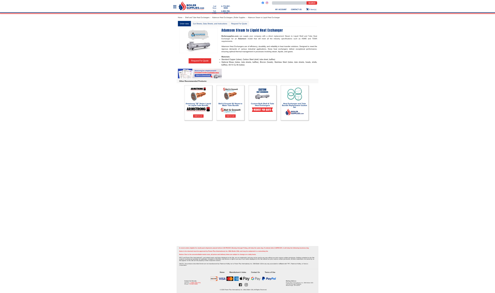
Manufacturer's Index (237, 272)
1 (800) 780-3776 (195, 282)
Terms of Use (270, 272)
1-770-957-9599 (225, 7)
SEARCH (311, 3)
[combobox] (289, 3)
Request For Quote (239, 24)
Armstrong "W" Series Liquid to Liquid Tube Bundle (198, 104)
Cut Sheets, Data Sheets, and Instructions (210, 24)
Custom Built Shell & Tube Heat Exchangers (262, 104)
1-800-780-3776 (225, 12)
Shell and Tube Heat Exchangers (197, 17)
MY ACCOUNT (281, 9)
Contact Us (296, 9)
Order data (184, 24)
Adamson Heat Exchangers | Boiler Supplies (228, 17)
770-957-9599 (193, 284)
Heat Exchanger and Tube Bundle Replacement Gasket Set (294, 105)
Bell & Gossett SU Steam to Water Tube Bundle (230, 104)
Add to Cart (198, 116)
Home (180, 17)
